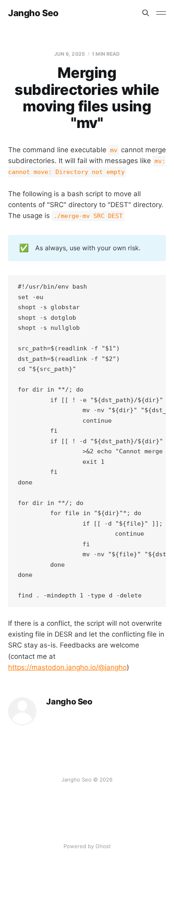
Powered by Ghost (87, 846)
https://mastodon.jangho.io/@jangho (67, 667)
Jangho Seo (33, 12)
